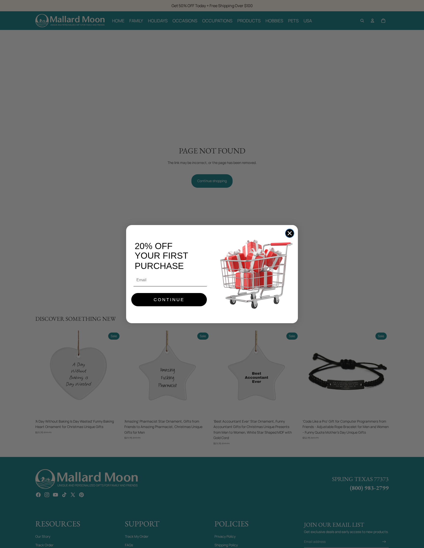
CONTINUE (169, 299)
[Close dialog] (289, 233)
